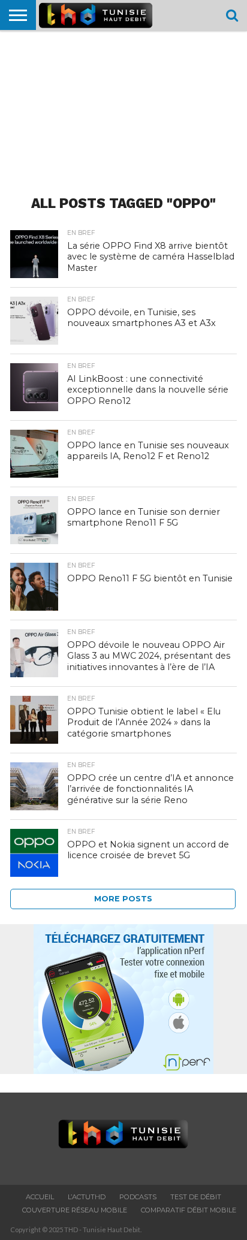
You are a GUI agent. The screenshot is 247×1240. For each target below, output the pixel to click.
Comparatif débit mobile (188, 1210)
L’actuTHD (87, 1197)
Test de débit (195, 1197)
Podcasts (137, 1197)
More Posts (123, 898)
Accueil (40, 1197)
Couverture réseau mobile (74, 1210)
